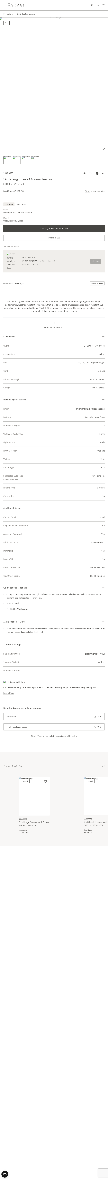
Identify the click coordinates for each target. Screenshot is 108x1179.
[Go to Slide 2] (17, 160)
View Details (21, 204)
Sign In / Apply (36, 736)
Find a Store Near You (54, 327)
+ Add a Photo (97, 283)
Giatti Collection (97, 567)
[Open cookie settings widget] (4, 1174)
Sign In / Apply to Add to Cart (54, 228)
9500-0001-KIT (98, 542)
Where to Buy (54, 237)
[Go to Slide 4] (35, 160)
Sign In (87, 191)
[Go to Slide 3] (26, 160)
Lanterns (9, 14)
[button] (54, 85)
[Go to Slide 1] (7, 160)
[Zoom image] (104, 149)
